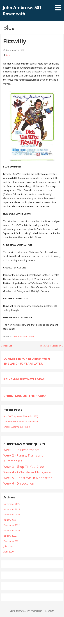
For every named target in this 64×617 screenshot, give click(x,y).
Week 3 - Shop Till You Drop (23, 466)
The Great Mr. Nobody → (51, 345)
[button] (59, 6)
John (8, 55)
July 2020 (7, 546)
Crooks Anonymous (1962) (16, 426)
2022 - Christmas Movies (23, 336)
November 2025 (11, 503)
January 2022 (9, 535)
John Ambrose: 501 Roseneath (22, 10)
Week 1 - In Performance (21, 450)
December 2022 (11, 525)
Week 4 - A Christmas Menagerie (27, 472)
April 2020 (8, 551)
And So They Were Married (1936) (20, 416)
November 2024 (11, 509)
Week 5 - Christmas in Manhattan (27, 478)
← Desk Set (6, 345)
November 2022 (11, 530)
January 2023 (9, 519)
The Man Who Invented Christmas (20, 421)
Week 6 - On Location (18, 483)
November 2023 (11, 514)
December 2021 (11, 541)
